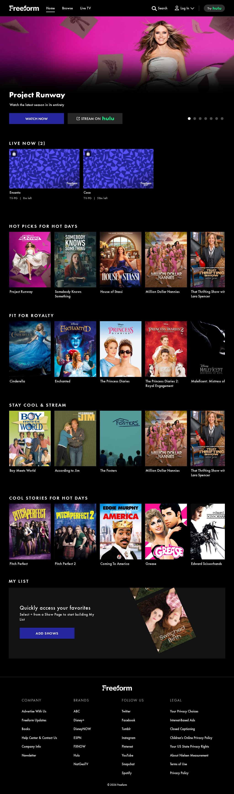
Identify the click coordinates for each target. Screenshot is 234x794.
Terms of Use (178, 764)
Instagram (128, 737)
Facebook (128, 720)
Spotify (127, 772)
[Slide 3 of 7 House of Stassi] (200, 118)
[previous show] (8, 71)
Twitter (126, 711)
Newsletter (29, 755)
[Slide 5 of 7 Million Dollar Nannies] (211, 118)
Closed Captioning (182, 728)
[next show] (225, 71)
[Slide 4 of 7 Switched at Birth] (205, 118)
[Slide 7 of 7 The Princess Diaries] (222, 118)
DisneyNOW (82, 728)
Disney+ (79, 720)
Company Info (31, 746)
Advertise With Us (34, 711)
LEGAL (176, 700)
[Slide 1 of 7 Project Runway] (189, 118)
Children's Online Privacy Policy (191, 737)
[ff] (24, 9)
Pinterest (127, 746)
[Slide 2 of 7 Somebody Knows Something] (194, 118)
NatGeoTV (81, 764)
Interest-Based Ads (182, 720)
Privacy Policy (179, 772)
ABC (77, 711)
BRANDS (81, 700)
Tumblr (126, 728)
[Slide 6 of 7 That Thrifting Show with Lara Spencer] (216, 118)
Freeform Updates (34, 720)
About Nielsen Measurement (189, 755)
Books (26, 728)
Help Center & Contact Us (39, 737)
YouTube (127, 755)
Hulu (77, 755)
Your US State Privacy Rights (189, 746)
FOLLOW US (133, 700)
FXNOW (79, 746)
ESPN (77, 737)
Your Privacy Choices (184, 711)
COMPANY (31, 700)
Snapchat (128, 764)
